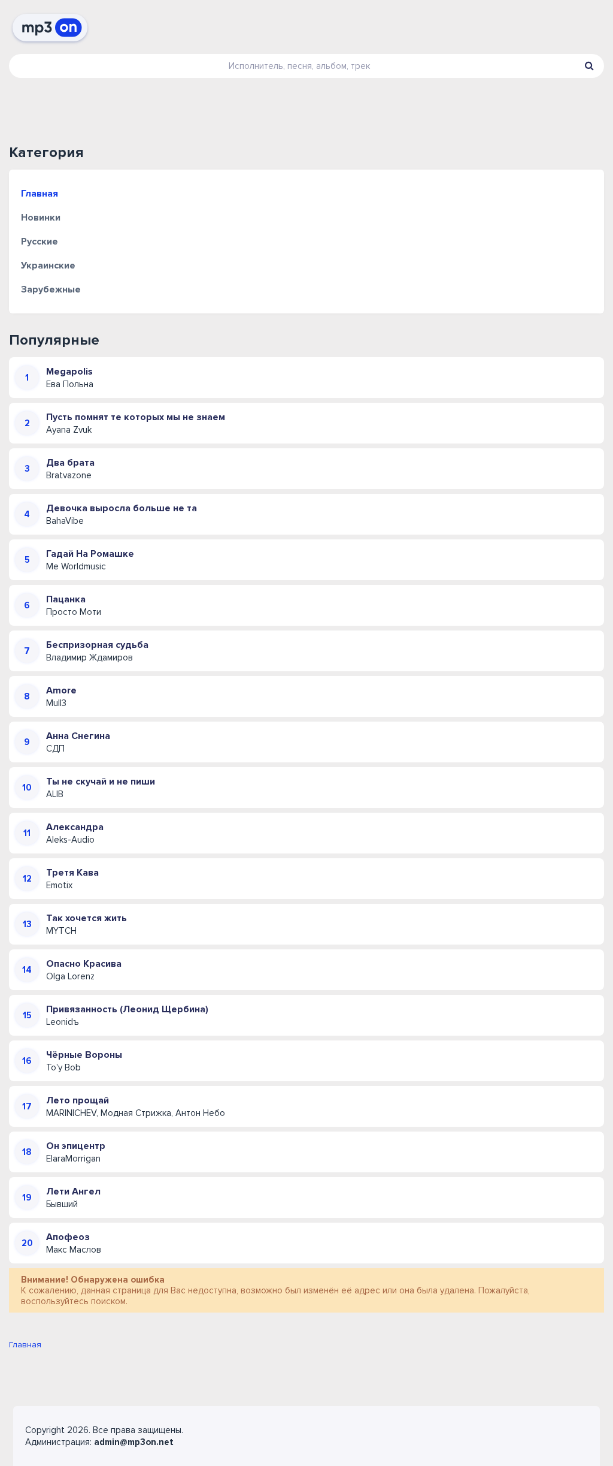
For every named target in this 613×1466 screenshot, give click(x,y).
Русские (39, 242)
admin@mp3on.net (134, 1442)
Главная (39, 194)
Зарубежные (51, 289)
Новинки (40, 218)
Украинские (48, 266)
